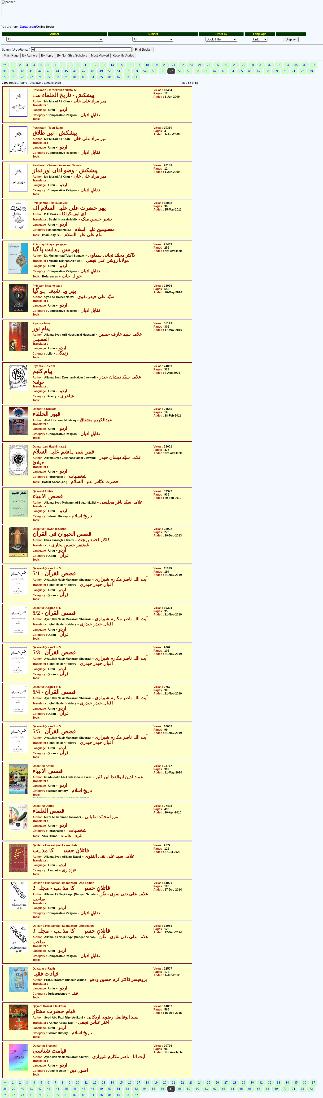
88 (127, 77)
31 (261, 65)
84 (92, 77)
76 (22, 77)
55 (153, 71)
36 (304, 65)
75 (13, 77)
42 (40, 71)
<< (5, 64)
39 (13, 71)
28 (234, 65)
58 (180, 71)
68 (267, 71)
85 (101, 77)
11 (86, 65)
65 (241, 71)
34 (287, 65)
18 (147, 65)
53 (136, 71)
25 (208, 65)
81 (66, 77)
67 (258, 71)
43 (48, 71)
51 (118, 71)
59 (188, 71)
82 (75, 77)
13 (103, 65)
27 (226, 65)
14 (112, 65)
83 (83, 77)
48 (92, 71)
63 (223, 71)
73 (311, 71)
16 (129, 65)
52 (127, 71)
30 (252, 65)
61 (206, 71)
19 (156, 65)
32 (269, 65)
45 (66, 71)
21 (173, 65)
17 (138, 65)
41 (31, 71)
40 (22, 71)
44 (57, 71)
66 (250, 71)
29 (243, 65)
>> (136, 77)
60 (197, 71)
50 (110, 71)
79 (48, 77)
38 (5, 71)
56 (162, 71)
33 (278, 65)
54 (145, 71)
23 (191, 65)
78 (40, 77)
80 (57, 77)
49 (101, 71)
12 (94, 65)
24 (199, 65)
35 (296, 65)
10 (77, 65)
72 (302, 71)
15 (121, 65)
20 (164, 65)
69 (276, 71)
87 (118, 77)
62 (215, 71)
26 (217, 65)
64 (232, 71)
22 (182, 65)
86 (110, 77)
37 (313, 65)
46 (75, 71)
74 (5, 77)
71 (293, 71)
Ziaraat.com (28, 26)
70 (285, 71)
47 (83, 71)
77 (31, 77)
